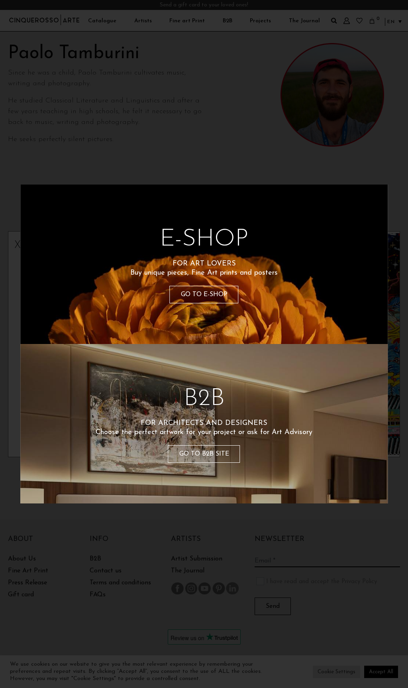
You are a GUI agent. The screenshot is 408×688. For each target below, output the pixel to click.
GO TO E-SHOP (204, 294)
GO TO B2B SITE (204, 454)
